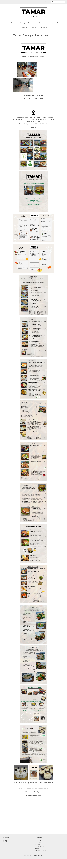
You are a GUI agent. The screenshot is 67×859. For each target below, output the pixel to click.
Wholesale (43, 28)
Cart (48, 2)
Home (6, 23)
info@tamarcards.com (43, 850)
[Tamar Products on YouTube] (6, 841)
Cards (41, 23)
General (24, 28)
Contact (34, 28)
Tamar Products (38, 855)
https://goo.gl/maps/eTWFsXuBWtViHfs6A (35, 124)
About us (14, 23)
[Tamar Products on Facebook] (3, 841)
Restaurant (32, 23)
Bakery (22, 23)
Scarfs (59, 23)
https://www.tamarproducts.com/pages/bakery (33, 788)
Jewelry (50, 23)
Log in (30, 2)
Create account (39, 2)
